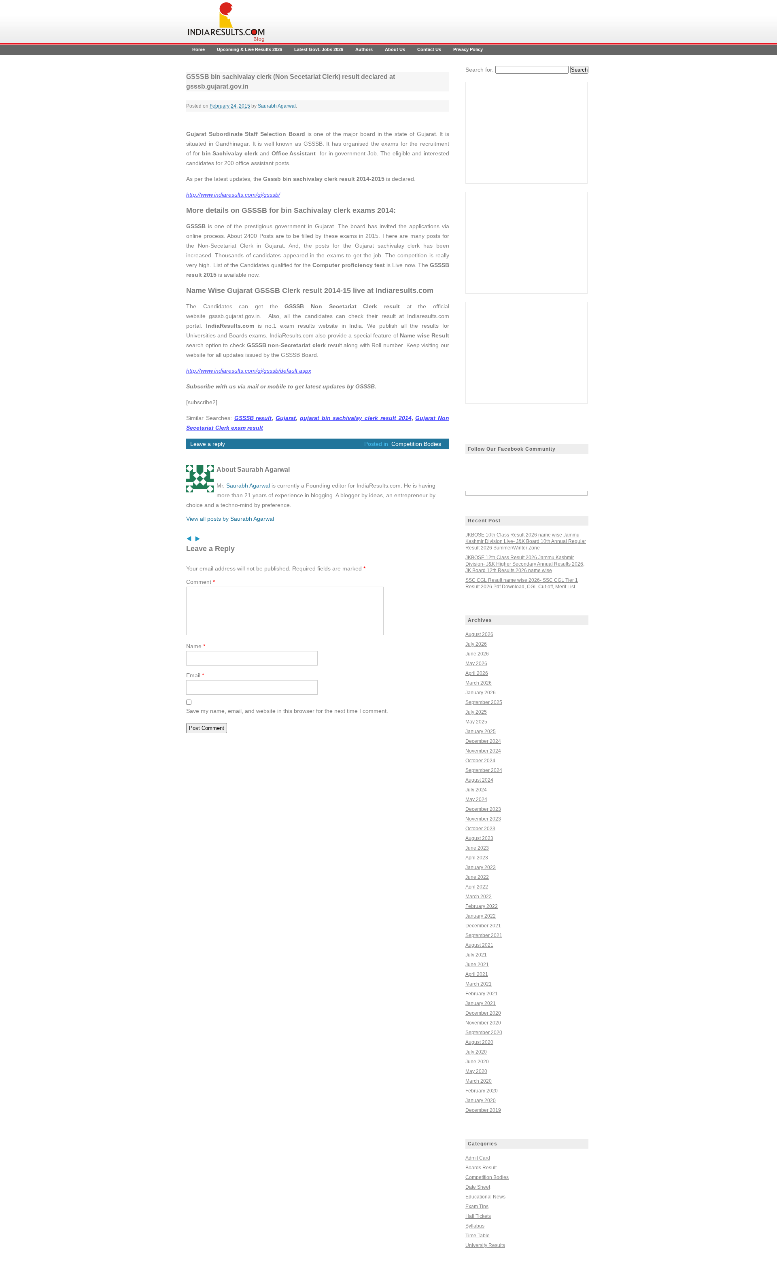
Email (195, 675)
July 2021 (476, 955)
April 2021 (476, 974)
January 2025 (480, 731)
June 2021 (477, 964)
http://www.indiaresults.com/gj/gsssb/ (233, 194)
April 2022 (476, 887)
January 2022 (480, 916)
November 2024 (483, 751)
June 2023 (477, 848)
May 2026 (476, 663)
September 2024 (483, 770)
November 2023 (483, 819)
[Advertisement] (526, 132)
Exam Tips (476, 1206)
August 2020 (479, 1042)
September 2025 (483, 702)
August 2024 (479, 780)
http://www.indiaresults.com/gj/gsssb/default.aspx (248, 370)
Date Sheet (477, 1187)
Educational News (485, 1197)
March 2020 (478, 1081)
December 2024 (483, 741)
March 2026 (478, 683)
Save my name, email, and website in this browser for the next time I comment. (287, 711)
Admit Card (477, 1158)
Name (195, 646)
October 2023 (480, 828)
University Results (485, 1245)
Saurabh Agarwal (277, 106)
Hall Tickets (478, 1216)
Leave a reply (207, 444)
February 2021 (481, 994)
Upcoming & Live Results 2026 (249, 49)
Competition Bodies (416, 444)
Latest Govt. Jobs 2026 (318, 49)
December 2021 (483, 926)
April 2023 (476, 858)
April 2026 (476, 673)
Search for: (479, 69)
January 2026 (480, 693)
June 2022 (477, 877)
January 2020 (480, 1100)
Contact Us (429, 49)
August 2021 (479, 945)
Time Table (477, 1235)
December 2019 (483, 1110)
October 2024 (480, 760)
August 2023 (479, 838)
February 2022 (481, 906)
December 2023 (483, 809)
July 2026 (476, 644)
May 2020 (476, 1071)
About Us (395, 49)
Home (198, 49)
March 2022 (478, 896)
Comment (200, 582)
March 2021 (478, 984)
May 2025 (476, 722)
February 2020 (481, 1091)
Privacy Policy (468, 49)
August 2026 (479, 634)
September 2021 (483, 935)
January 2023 (480, 867)
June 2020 (477, 1062)
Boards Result (481, 1168)
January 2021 (480, 1003)
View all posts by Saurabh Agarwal (230, 518)
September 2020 (483, 1032)
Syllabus (474, 1226)
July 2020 (476, 1052)
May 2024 (476, 799)
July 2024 (476, 790)
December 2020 (483, 1013)
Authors (364, 49)
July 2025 (476, 712)
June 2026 (477, 654)
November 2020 (483, 1023)
